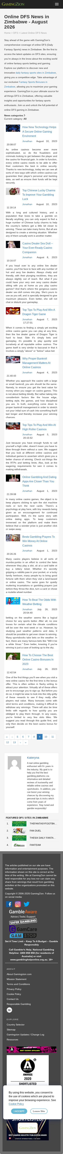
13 (14, 742)
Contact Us (12, 999)
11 (52, 736)
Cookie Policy (14, 994)
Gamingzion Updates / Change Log (25, 1034)
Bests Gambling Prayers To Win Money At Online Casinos (38, 541)
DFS (15, 33)
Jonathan (27, 141)
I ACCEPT (19, 1111)
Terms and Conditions (18, 984)
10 (46, 736)
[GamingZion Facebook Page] (9, 903)
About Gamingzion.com (19, 974)
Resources (12, 1039)
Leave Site (39, 1111)
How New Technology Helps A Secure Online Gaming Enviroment (39, 131)
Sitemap (11, 1029)
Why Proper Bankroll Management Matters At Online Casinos (36, 363)
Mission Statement (16, 979)
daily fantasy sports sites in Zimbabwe (36, 72)
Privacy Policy (14, 989)
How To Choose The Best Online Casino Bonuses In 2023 (38, 659)
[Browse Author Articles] (16, 762)
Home (7, 33)
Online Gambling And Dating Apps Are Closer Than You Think (39, 481)
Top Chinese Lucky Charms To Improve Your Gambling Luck (38, 195)
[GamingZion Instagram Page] (18, 903)
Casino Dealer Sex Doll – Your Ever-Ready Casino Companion (37, 248)
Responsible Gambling (19, 1004)
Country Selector (16, 1024)
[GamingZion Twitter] (27, 903)
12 (7, 742)
